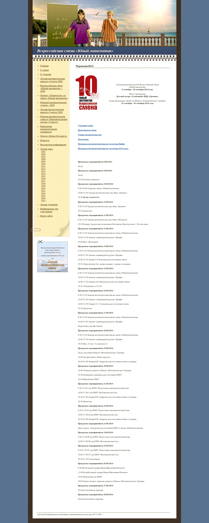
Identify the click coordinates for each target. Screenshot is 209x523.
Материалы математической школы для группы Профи (101, 144)
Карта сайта (46, 216)
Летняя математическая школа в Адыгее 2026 (52, 80)
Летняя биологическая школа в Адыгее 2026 (52, 111)
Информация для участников (49, 210)
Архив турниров (49, 204)
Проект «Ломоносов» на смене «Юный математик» (54, 96)
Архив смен (46, 149)
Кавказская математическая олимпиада (48, 129)
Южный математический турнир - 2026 (53, 104)
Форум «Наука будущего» (53, 136)
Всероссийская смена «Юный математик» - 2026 (51, 88)
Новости (44, 140)
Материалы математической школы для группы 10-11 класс (103, 148)
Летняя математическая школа (52, 264)
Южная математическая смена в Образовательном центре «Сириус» (53, 119)
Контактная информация (53, 144)
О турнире (45, 74)
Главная (44, 65)
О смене (44, 70)
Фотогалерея (83, 139)
